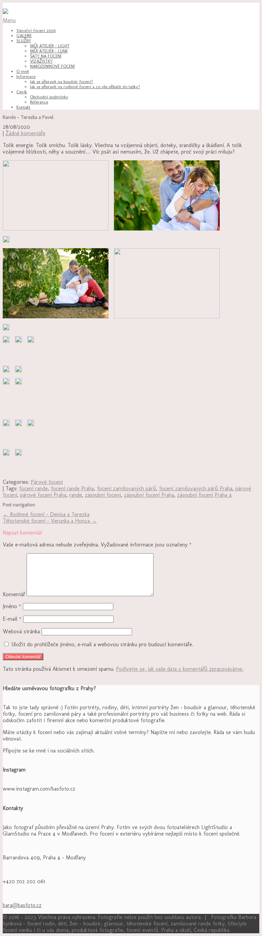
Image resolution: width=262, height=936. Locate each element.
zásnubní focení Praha (149, 495)
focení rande (33, 488)
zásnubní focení (103, 495)
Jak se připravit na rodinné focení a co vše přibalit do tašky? (85, 86)
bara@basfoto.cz (22, 905)
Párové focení (47, 482)
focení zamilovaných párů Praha (195, 488)
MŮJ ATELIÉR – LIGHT (50, 45)
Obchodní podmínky (49, 96)
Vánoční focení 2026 (36, 30)
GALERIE (24, 35)
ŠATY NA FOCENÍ (45, 56)
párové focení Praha (43, 495)
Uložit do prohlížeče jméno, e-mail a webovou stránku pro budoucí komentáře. (102, 644)
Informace (25, 76)
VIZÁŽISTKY (41, 61)
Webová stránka (21, 631)
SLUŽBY (23, 40)
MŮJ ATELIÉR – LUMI (49, 50)
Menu (9, 20)
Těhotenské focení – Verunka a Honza (50, 521)
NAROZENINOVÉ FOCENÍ (52, 66)
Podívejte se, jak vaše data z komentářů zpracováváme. (179, 669)
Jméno (12, 606)
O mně (22, 71)
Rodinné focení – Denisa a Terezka (46, 514)
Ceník (21, 91)
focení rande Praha (72, 488)
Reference (39, 102)
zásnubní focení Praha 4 (204, 495)
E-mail (12, 619)
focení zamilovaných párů (126, 488)
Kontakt (23, 107)
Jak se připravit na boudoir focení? (61, 81)
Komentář (14, 594)
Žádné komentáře (25, 133)
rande (75, 495)
